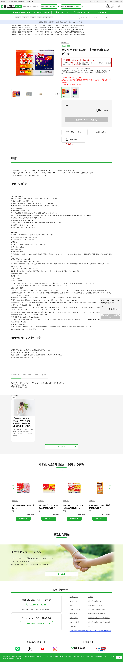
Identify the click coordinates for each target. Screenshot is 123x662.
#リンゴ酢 (17, 17)
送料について (74, 605)
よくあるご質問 (118, 1)
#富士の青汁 (25, 17)
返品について (74, 613)
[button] (57, 94)
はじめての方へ (108, 1)
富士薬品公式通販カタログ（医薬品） (99, 618)
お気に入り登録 (75, 132)
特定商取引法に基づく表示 (96, 605)
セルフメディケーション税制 (96, 609)
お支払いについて (75, 609)
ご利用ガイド (74, 597)
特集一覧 (90, 626)
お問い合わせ (101, 132)
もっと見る (61, 446)
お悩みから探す (82, 12)
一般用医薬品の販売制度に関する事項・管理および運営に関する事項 (90, 631)
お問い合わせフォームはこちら (36, 623)
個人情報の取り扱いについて (96, 613)
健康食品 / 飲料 (42, 12)
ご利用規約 (73, 626)
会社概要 (90, 597)
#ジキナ (39, 17)
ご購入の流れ (74, 618)
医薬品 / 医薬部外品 (21, 12)
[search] (106, 17)
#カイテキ (32, 17)
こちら (84, 656)
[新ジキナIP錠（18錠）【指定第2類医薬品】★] (16, 94)
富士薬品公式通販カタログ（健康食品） (100, 622)
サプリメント (62, 12)
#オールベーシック (47, 17)
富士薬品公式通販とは (94, 601)
